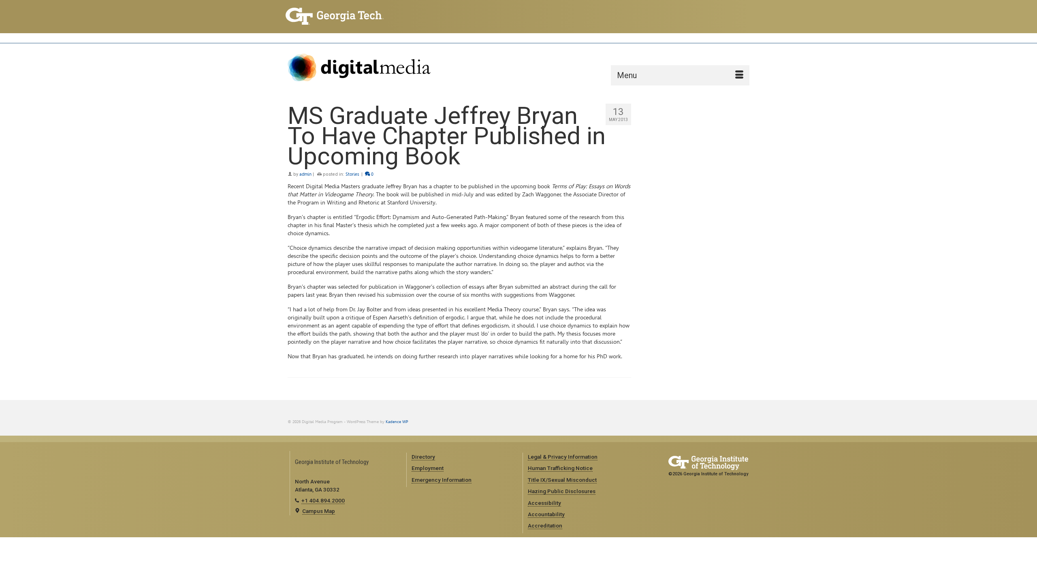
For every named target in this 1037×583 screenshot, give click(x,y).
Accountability (546, 514)
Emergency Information (442, 480)
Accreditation (545, 525)
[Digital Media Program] (360, 67)
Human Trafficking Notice (560, 468)
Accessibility (544, 503)
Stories (352, 174)
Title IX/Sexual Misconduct (562, 480)
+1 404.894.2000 (323, 500)
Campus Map (318, 511)
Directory (423, 456)
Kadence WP (397, 421)
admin (305, 174)
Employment (428, 468)
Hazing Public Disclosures (561, 491)
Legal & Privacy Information (562, 456)
